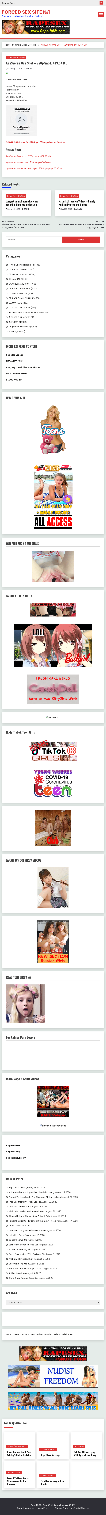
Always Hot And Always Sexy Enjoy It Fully (29, 1216)
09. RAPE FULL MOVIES (19, 307)
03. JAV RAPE (15, 279)
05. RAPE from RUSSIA (19, 288)
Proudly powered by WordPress (33, 1508)
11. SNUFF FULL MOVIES (19, 317)
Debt (11, 1225)
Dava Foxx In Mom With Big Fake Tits (27, 1254)
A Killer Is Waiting (17, 1273)
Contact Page (8, 3)
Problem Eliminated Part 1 (22, 1258)
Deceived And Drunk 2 (20, 1206)
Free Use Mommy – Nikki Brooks (25, 1201)
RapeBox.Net (13, 1145)
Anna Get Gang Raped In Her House (27, 1230)
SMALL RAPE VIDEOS (16, 373)
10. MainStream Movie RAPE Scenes (26, 312)
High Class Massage (19, 1187)
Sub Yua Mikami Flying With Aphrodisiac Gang (31, 1192)
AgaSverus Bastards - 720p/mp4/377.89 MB (28, 156)
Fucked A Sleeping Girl (20, 1249)
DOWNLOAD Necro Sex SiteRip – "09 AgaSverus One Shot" (36, 142)
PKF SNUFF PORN (14, 361)
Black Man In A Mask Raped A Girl (25, 1268)
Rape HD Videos (14, 354)
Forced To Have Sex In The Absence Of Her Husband (35, 1197)
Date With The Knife (19, 1263)
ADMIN (29, 68)
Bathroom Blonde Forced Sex (23, 1244)
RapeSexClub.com (16, 1157)
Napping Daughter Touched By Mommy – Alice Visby (35, 1220)
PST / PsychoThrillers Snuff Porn (23, 367)
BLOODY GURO (14, 379)
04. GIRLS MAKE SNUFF (20, 283)
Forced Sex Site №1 (26, 12)
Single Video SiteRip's (16, 57)
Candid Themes (81, 1508)
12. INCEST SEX (16, 322)
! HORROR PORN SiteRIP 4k (22, 264)
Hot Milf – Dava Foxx (19, 1235)
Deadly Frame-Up (18, 1239)
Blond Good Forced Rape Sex (23, 1278)
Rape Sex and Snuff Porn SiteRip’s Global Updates (19, 1453)
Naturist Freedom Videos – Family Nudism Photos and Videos (77, 202)
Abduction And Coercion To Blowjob (27, 1211)
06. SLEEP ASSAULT (18, 293)
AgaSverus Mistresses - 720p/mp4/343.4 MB (28, 162)
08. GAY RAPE (15, 302)
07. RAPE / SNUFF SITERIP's (22, 298)
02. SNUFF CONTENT (19, 274)
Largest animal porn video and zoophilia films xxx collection (22, 202)
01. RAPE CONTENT (18, 269)
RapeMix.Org (13, 1151)
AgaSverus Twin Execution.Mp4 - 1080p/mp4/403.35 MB (34, 168)
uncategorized (16, 331)
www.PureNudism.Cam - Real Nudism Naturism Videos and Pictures (39, 1334)
